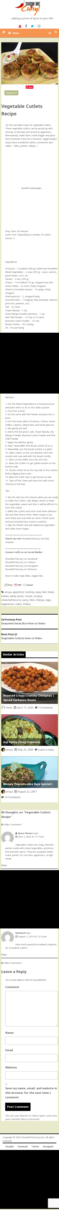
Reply (4, 865)
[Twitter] (32, 26)
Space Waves (25, 833)
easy (38, 592)
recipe (28, 596)
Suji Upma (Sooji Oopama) (21, 742)
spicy (25, 600)
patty (13, 596)
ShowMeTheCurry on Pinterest (21, 569)
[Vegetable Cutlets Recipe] (29, 83)
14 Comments (13, 797)
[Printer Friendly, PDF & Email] (18, 586)
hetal (51, 592)
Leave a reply (46, 749)
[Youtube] (20, 26)
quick (20, 596)
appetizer (18, 592)
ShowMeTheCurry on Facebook (21, 558)
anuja (8, 592)
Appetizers (11, 92)
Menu (16, 33)
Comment (12, 987)
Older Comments (13, 824)
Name (9, 1033)
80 (53, 96)
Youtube (9, 1146)
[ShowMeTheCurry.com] (3, 32)
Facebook (23, 1146)
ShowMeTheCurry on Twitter (20, 562)
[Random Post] (49, 33)
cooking (29, 592)
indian (5, 596)
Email (9, 1050)
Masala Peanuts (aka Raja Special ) (28, 784)
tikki (32, 600)
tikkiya (40, 600)
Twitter (35, 1146)
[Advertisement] (29, 363)
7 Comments (45, 707)
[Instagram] (39, 26)
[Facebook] (26, 26)
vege (48, 600)
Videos (27, 604)
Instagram (48, 1146)
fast (44, 592)
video (18, 604)
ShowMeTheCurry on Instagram (21, 565)
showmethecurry (11, 600)
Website (11, 1067)
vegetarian (7, 604)
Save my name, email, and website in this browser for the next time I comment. (31, 1092)
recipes (38, 596)
